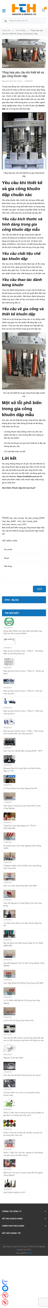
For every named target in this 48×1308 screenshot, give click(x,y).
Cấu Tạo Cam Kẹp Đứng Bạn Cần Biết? (20, 886)
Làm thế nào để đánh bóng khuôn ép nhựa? (22, 1075)
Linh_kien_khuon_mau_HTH (14, 524)
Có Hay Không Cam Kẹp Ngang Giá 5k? (20, 788)
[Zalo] (5, 1282)
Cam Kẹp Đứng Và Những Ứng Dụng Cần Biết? (23, 983)
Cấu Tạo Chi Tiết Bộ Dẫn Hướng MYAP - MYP (22, 751)
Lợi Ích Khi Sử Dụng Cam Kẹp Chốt (18, 1020)
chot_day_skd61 (9, 521)
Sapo (30, 1253)
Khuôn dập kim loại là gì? (23, 488)
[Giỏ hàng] (43, 10)
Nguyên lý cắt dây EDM (13, 1058)
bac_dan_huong (17, 518)
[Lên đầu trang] (44, 1295)
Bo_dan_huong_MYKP (34, 518)
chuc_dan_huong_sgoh (27, 521)
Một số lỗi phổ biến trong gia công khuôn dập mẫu (23, 527)
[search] (5, 21)
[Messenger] (5, 1288)
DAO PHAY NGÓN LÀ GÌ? (14, 1192)
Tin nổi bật (12, 613)
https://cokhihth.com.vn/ (28, 476)
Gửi (39, 589)
